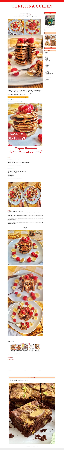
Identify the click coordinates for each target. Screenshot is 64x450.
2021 (46, 58)
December (47, 60)
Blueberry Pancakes (11, 99)
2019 (46, 80)
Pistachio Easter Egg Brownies (18, 380)
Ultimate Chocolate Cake (49, 73)
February (47, 72)
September (47, 64)
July (46, 66)
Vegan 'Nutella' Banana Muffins (37, 351)
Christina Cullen (32, 6)
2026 (46, 52)
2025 (46, 53)
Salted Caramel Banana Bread (13, 351)
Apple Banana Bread (19, 350)
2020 (46, 59)
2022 (46, 57)
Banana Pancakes (48, 74)
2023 (46, 56)
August (47, 65)
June (46, 67)
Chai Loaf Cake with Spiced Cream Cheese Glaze (50, 77)
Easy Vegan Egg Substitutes (31, 351)
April (46, 70)
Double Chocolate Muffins (25, 351)
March (47, 71)
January (47, 79)
